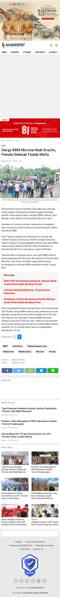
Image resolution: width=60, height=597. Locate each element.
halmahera (17, 346)
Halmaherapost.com (37, 346)
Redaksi (18, 542)
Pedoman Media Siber (35, 542)
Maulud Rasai (18, 359)
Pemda (52, 352)
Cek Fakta (40, 52)
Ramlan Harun (18, 362)
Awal (4, 52)
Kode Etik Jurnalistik (45, 545)
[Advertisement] (30, 86)
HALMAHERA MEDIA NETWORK (35, 593)
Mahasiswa (8, 352)
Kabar (17, 140)
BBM (5, 346)
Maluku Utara (25, 352)
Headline (9, 140)
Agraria (15, 52)
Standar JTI (38, 549)
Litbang (27, 52)
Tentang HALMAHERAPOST (21, 545)
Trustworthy (24, 549)
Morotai (40, 352)
